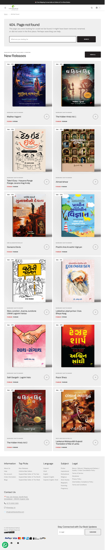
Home (5, 19)
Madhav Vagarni (14, 120)
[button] (5, 8)
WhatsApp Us (10, 507)
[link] (27, 89)
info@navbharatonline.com (15, 512)
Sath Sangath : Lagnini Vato (19, 378)
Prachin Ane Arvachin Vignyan (68, 249)
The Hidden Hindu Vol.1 (65, 120)
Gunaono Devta (14, 249)
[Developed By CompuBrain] (9, 533)
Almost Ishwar (61, 185)
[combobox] (42, 44)
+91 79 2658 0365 (12, 503)
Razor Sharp (60, 378)
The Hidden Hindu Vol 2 (17, 442)
